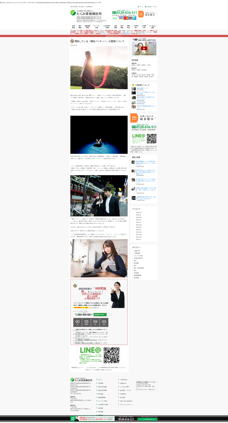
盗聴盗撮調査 (87, 26)
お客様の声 (144, 26)
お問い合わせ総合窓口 (126, 401)
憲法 (135, 265)
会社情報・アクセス (152, 6)
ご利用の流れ (136, 26)
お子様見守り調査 (107, 26)
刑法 (135, 260)
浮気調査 (73, 26)
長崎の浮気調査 (102, 390)
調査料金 (128, 26)
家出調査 (122, 26)
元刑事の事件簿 (138, 258)
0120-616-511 (126, 33)
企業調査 (115, 26)
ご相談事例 (137, 253)
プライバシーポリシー (126, 404)
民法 (135, 270)
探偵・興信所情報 (139, 268)
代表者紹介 (123, 394)
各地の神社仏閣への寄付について (114, 36)
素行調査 (80, 26)
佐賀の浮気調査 (102, 386)
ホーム (141, 6)
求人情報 (122, 397)
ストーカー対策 (96, 26)
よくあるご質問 (152, 26)
